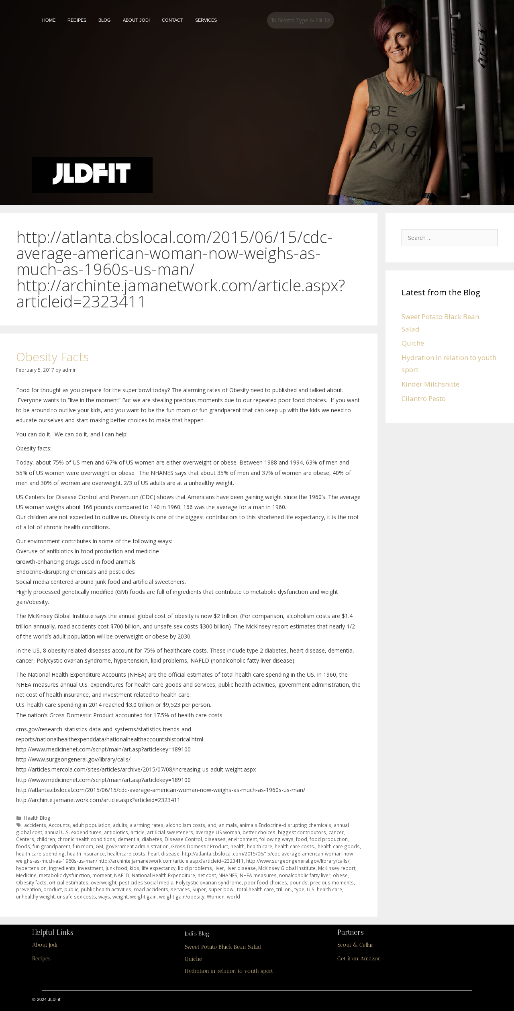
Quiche (413, 343)
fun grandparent (51, 846)
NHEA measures (258, 875)
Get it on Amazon (359, 958)
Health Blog (37, 818)
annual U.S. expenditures (73, 832)
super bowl (221, 889)
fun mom (83, 846)
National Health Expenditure (163, 875)
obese (340, 875)
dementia (128, 839)
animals (228, 825)
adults (120, 825)
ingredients (62, 868)
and (212, 825)
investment (90, 868)
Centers (25, 839)
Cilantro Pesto (424, 398)
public (71, 889)
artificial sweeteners (170, 832)
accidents (35, 825)
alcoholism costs (185, 825)
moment (102, 875)
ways (104, 896)
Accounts (59, 825)
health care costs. (295, 846)
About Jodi (44, 944)
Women (215, 896)
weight (120, 896)
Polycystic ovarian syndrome (209, 882)
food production (329, 839)
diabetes (152, 839)
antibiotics (116, 832)
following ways (276, 839)
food (301, 839)
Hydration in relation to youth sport (229, 971)
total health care (255, 889)
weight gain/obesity (181, 896)
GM (99, 846)
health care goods (339, 846)
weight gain (143, 896)
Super (199, 889)
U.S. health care (324, 889)
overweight (103, 882)
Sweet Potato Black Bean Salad (223, 946)
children (46, 839)
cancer (336, 832)
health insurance (86, 853)
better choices (259, 832)
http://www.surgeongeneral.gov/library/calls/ (297, 861)
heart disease (163, 853)
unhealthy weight (35, 896)
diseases (215, 839)
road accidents (151, 889)
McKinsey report (336, 868)
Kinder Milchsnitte (430, 384)
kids (134, 868)
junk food (116, 868)
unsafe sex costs (76, 896)
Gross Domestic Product (199, 846)
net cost (207, 875)
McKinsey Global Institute (287, 868)
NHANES (227, 875)
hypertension (31, 868)
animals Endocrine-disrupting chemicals (285, 825)
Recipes (41, 958)
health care (259, 846)
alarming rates (146, 825)
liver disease (241, 868)
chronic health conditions (86, 839)
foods (23, 846)
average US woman (218, 832)
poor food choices (265, 882)
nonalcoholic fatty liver (304, 875)
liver (219, 868)
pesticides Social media (146, 882)
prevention (28, 889)
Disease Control (183, 839)
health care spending (40, 853)
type (299, 889)
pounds (299, 882)
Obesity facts (31, 882)
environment (242, 839)
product (52, 889)
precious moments (332, 882)
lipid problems (195, 868)
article (138, 832)
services (180, 889)
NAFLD (121, 875)
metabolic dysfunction (64, 875)
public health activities (106, 889)
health (237, 846)
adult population (91, 825)
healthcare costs (126, 853)
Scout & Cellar (355, 944)
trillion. (284, 889)
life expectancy (158, 868)
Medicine (26, 875)
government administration (137, 846)
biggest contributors (302, 832)
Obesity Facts (52, 356)
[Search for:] (452, 237)
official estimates (68, 882)
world (233, 896)
